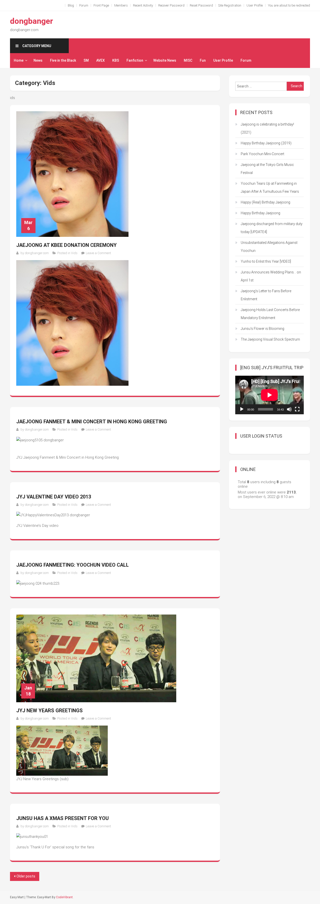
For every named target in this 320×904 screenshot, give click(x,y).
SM (86, 60)
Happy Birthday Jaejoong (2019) (266, 143)
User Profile (254, 5)
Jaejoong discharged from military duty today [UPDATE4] (271, 228)
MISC (188, 60)
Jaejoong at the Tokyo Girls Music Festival (267, 169)
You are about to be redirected (289, 5)
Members (121, 5)
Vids (74, 253)
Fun (203, 60)
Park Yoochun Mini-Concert (262, 154)
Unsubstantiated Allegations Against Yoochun (269, 247)
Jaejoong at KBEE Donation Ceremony (66, 245)
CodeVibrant (64, 897)
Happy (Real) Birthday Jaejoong (265, 202)
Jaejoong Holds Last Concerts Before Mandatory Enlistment (270, 314)
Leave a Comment (98, 253)
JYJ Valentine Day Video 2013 (53, 497)
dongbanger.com (37, 253)
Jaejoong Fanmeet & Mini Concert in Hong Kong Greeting (91, 422)
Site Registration (229, 5)
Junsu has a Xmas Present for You (62, 818)
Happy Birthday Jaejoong (260, 213)
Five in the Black (63, 60)
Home (19, 60)
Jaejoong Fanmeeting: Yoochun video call (72, 565)
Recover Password (171, 5)
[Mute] (289, 409)
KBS (115, 60)
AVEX (100, 60)
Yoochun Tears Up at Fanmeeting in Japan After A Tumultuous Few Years (270, 187)
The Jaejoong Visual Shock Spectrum (270, 339)
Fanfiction (134, 60)
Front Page (101, 5)
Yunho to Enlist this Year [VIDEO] (266, 261)
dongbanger (31, 21)
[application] (269, 395)
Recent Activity (143, 5)
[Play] (241, 409)
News (38, 60)
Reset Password (201, 5)
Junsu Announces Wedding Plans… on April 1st (271, 276)
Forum (83, 5)
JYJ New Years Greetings (49, 711)
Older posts (25, 876)
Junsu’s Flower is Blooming (262, 329)
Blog (71, 5)
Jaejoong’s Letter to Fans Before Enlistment (266, 295)
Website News (164, 60)
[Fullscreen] (297, 409)
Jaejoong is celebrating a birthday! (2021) (267, 128)
